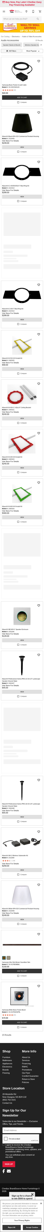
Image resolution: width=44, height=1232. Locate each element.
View (22, 147)
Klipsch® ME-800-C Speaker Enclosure (15, 629)
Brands (5, 1070)
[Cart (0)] (40, 11)
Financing (26, 1063)
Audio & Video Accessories (32, 36)
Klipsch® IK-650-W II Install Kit (12, 457)
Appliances (7, 1063)
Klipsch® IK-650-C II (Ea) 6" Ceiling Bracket (16, 407)
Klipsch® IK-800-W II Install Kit (12, 506)
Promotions (27, 1070)
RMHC (25, 1067)
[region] (22, 1216)
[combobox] (32, 51)
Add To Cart (22, 97)
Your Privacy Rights (22, 1220)
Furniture (6, 1057)
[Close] (41, 1203)
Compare (23, 102)
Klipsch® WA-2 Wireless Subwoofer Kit (15, 855)
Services (26, 1060)
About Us (26, 1057)
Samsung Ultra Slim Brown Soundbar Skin (16, 962)
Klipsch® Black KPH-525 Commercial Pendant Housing (20, 136)
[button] (4, 11)
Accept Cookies (32, 1227)
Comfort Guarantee (30, 1076)
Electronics (16, 36)
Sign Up (9, 1164)
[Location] (26, 11)
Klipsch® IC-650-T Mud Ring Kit (12, 309)
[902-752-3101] (33, 11)
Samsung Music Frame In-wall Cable (14, 85)
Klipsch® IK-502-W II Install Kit (12, 358)
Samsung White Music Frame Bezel (14, 1010)
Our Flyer (26, 1073)
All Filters (12, 51)
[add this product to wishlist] (39, 61)
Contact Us (7, 1103)
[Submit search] (38, 19)
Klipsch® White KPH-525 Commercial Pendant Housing (20, 909)
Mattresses (7, 1060)
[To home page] (15, 11)
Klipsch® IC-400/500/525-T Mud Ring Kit (15, 186)
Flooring (6, 1073)
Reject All (11, 1227)
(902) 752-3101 (9, 1100)
